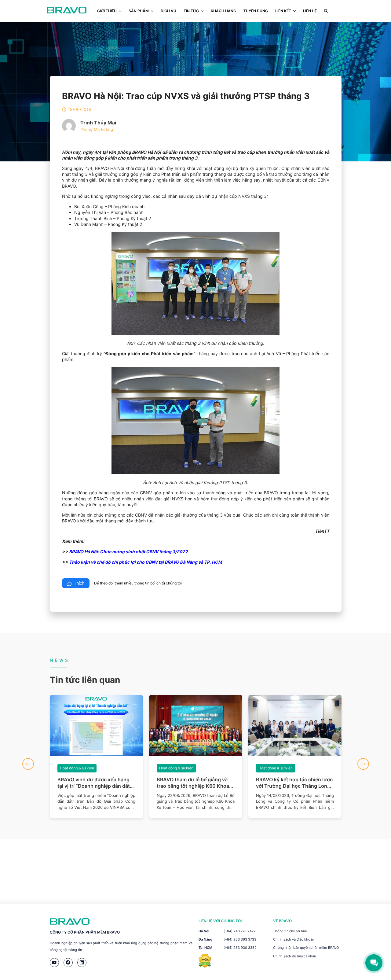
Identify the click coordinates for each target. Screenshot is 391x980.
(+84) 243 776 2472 (240, 931)
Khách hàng (223, 11)
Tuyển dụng (255, 11)
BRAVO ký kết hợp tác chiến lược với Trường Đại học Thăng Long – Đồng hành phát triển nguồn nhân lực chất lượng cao (295, 782)
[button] (28, 764)
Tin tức (191, 11)
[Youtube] (54, 962)
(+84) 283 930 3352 (240, 947)
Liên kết (283, 11)
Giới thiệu (107, 11)
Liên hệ (310, 11)
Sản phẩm (139, 11)
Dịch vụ (168, 11)
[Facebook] (68, 962)
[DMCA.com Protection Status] (205, 966)
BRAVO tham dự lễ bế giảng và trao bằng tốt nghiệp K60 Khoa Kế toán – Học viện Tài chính (193, 782)
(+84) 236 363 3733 (240, 939)
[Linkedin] (81, 962)
